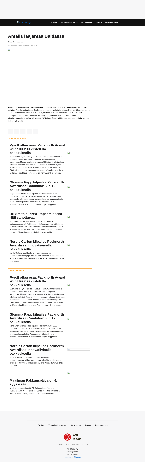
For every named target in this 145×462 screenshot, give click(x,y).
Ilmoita (99, 22)
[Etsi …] (132, 22)
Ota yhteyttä (87, 22)
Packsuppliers (111, 22)
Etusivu (54, 22)
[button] (10, 131)
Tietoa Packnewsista (69, 22)
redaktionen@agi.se (72, 457)
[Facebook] (72, 415)
